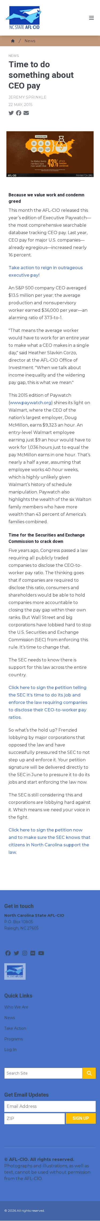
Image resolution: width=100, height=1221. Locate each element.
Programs (13, 1039)
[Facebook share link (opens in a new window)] (18, 113)
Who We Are (16, 1007)
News (30, 41)
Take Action (15, 1028)
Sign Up (81, 1118)
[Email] (26, 113)
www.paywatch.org (30, 402)
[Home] (13, 41)
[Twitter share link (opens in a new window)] (11, 113)
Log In (10, 1049)
